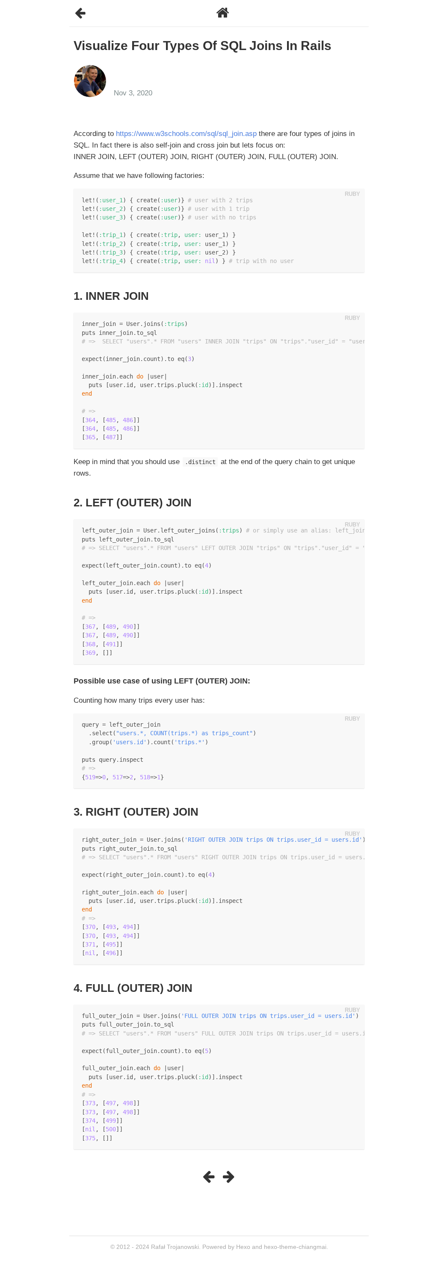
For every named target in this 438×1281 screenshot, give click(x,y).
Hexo (243, 1246)
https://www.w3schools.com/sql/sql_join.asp (186, 134)
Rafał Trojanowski (175, 1246)
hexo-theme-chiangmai (295, 1246)
